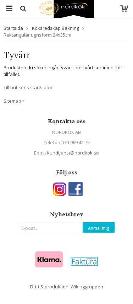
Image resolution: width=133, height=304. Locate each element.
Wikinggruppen (87, 286)
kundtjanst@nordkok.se (73, 153)
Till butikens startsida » (28, 87)
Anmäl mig (98, 228)
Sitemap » (14, 101)
